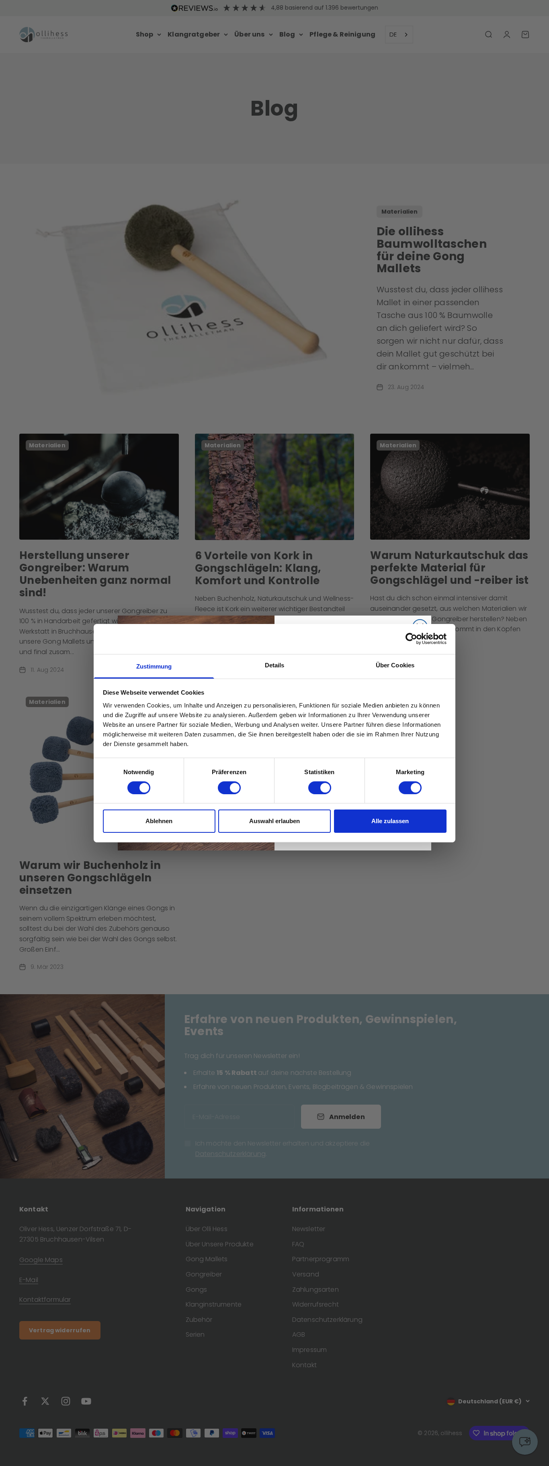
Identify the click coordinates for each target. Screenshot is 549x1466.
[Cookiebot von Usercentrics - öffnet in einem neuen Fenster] (411, 639)
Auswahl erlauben (274, 821)
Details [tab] (275, 664)
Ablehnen (158, 821)
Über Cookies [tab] (395, 664)
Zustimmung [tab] (154, 666)
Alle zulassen (390, 821)
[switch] (229, 787)
